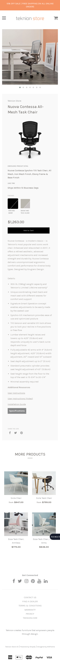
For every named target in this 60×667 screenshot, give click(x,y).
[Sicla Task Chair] (44, 483)
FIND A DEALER (30, 601)
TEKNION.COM (30, 618)
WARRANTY (30, 609)
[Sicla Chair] (16, 483)
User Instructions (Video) (20, 398)
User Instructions (16, 393)
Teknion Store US (12, 647)
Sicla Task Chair (44, 498)
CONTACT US (30, 597)
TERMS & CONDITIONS (30, 605)
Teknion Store (14, 101)
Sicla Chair (16, 498)
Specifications (17, 410)
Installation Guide (17, 404)
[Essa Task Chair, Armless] (16, 524)
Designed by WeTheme (46, 647)
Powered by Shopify (27, 647)
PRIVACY (30, 613)
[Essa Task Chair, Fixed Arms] (44, 524)
